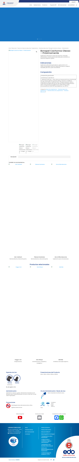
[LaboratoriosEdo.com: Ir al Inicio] (9, 3)
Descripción (13, 156)
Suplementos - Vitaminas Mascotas (40, 48)
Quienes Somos (37, 5)
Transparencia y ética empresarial (46, 436)
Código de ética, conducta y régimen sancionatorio (46, 441)
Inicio (31, 5)
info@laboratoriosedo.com (14, 433)
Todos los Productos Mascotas (24, 48)
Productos (44, 5)
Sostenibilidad (71, 5)
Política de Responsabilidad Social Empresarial (47, 449)
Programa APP (53, 5)
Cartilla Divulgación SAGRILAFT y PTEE (46, 453)
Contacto (27, 434)
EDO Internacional (62, 5)
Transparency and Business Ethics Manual (47, 445)
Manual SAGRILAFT (45, 432)
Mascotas (14, 48)
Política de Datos (45, 427)
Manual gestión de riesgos (48, 434)
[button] (36, 52)
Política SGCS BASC (46, 429)
